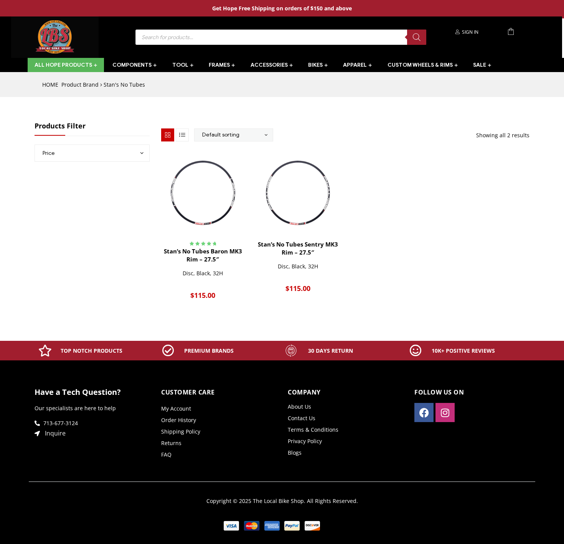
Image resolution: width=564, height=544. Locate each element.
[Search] (416, 37)
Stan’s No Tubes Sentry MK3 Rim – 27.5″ (298, 248)
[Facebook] (424, 412)
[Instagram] (445, 412)
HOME (50, 84)
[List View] (182, 134)
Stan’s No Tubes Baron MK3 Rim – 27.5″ (203, 255)
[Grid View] (167, 134)
